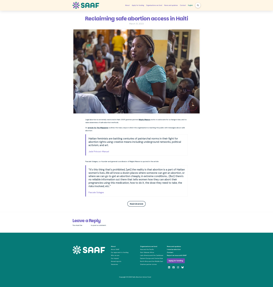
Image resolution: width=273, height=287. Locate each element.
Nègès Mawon (144, 119)
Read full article (136, 204)
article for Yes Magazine (98, 128)
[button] (197, 5)
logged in (86, 225)
